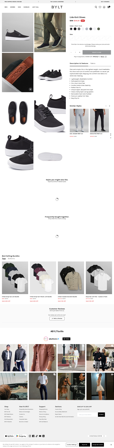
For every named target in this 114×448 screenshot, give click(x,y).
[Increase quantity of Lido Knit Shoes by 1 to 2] (79, 52)
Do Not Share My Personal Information (64, 416)
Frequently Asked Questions (26, 409)
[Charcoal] (90, 28)
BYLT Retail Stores (8, 414)
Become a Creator (23, 421)
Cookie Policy (58, 409)
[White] (94, 28)
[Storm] (86, 28)
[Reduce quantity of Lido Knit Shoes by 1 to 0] (71, 52)
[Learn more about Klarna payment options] (106, 57)
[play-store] (21, 436)
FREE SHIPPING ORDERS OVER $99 (13, 1)
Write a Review (58, 319)
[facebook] (33, 436)
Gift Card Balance (43, 421)
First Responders (8, 419)
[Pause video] (30, 89)
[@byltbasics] (46, 339)
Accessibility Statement (61, 411)
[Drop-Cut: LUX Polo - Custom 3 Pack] (99, 277)
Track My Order (43, 419)
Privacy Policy (42, 416)
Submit (101, 414)
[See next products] (109, 106)
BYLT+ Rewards (105, 1)
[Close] (111, 445)
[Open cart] (108, 7)
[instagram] (30, 436)
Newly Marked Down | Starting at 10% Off (57, 1)
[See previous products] (106, 106)
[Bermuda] (98, 28)
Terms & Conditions (44, 414)
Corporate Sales (23, 419)
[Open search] (96, 7)
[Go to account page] (104, 7)
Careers (21, 416)
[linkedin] (43, 436)
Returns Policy (42, 411)
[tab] (79, 63)
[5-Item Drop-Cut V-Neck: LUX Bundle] (43, 277)
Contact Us (22, 414)
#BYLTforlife (57, 331)
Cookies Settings (72, 444)
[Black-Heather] (79, 28)
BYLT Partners (7, 416)
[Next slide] (75, 1)
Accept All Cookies (98, 444)
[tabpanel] (90, 83)
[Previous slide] (38, 1)
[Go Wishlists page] (100, 7)
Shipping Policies (43, 409)
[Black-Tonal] (71, 28)
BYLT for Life (7, 411)
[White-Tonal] (82, 28)
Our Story (6, 409)
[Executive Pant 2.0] (99, 120)
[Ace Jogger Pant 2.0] (79, 120)
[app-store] (9, 436)
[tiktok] (37, 436)
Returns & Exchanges (24, 411)
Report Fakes (58, 414)
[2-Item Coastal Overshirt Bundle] (71, 277)
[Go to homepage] (57, 7)
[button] (17, 32)
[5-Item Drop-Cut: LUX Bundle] (15, 277)
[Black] (75, 28)
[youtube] (40, 436)
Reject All (84, 444)
